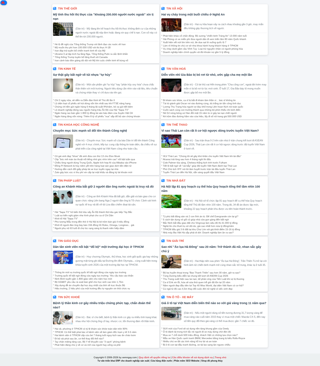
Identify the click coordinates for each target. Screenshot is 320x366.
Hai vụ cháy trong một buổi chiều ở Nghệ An (193, 14)
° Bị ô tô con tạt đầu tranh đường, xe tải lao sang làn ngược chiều (195, 345)
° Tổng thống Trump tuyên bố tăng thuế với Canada (80, 57)
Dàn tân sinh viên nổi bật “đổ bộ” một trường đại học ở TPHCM (98, 246)
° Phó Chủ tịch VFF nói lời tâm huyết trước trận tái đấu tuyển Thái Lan (198, 169)
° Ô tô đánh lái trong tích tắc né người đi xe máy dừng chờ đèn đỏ (196, 332)
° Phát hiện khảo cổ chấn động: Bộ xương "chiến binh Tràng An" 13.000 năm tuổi (204, 36)
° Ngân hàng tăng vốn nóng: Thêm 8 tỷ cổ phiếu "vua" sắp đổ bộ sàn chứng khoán (96, 116)
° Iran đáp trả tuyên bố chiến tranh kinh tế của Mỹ (79, 50)
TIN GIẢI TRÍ (175, 241)
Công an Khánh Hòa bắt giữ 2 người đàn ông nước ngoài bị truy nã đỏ (103, 186)
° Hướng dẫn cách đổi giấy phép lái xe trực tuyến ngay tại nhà (85, 169)
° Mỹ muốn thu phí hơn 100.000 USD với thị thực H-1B (81, 47)
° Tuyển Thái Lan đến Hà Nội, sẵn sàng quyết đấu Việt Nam (192, 172)
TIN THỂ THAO (176, 124)
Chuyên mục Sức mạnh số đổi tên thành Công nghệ (90, 130)
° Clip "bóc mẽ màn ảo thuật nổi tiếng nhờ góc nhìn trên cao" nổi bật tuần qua (94, 159)
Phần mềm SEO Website (186, 361)
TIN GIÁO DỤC (68, 241)
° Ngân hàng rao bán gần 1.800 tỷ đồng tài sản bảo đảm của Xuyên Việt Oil (93, 113)
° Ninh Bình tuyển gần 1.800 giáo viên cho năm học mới (82, 279)
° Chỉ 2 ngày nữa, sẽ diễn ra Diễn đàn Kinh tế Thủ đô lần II (84, 100)
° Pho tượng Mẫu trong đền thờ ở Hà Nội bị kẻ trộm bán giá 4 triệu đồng (91, 222)
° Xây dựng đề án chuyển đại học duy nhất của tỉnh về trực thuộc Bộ (89, 285)
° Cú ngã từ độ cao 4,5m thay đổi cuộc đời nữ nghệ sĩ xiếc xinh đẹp (196, 289)
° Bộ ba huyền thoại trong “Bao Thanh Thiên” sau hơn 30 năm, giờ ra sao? (200, 272)
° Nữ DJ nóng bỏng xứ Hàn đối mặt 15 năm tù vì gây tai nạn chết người (199, 113)
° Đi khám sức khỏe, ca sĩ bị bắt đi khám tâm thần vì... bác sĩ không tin (198, 100)
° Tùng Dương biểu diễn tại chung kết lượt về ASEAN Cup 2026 (194, 276)
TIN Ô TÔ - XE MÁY (180, 297)
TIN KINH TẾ (67, 68)
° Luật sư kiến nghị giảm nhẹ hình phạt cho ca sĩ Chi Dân (83, 215)
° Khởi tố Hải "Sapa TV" (65, 218)
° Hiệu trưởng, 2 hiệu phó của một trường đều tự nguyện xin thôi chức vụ (91, 288)
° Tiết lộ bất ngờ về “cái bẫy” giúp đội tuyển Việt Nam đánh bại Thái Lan (199, 166)
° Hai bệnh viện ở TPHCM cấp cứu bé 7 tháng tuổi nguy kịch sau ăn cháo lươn (94, 335)
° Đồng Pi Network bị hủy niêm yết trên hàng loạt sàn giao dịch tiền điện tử (92, 166)
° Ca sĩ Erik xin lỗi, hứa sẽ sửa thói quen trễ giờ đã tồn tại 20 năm (195, 282)
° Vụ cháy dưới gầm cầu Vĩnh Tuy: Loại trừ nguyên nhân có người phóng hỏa (202, 49)
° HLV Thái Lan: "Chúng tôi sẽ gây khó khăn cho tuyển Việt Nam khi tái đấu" (201, 156)
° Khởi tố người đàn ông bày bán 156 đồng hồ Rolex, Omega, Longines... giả (93, 225)
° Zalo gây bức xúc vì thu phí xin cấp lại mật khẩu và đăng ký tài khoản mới (92, 172)
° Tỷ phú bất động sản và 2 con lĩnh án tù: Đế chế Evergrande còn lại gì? (199, 216)
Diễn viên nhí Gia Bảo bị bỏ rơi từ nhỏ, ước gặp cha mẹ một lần (206, 74)
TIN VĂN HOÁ (176, 68)
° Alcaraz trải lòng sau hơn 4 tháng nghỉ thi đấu (186, 159)
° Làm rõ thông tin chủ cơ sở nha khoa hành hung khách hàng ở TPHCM (199, 45)
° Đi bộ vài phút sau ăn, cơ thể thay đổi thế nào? (78, 338)
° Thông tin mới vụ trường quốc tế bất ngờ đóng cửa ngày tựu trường (89, 272)
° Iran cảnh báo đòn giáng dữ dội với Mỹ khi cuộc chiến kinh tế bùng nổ (90, 60)
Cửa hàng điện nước (161, 361)
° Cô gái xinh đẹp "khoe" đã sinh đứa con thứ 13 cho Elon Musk (86, 156)
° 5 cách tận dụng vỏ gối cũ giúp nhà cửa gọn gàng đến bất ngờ (195, 219)
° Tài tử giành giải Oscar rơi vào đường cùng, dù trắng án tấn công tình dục (201, 103)
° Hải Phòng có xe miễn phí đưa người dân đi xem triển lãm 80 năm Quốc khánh (203, 39)
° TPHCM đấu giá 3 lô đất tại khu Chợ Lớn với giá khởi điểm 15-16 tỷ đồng (200, 229)
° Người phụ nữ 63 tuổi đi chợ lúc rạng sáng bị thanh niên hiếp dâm (88, 228)
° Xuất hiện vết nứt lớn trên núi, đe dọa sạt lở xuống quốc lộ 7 (193, 42)
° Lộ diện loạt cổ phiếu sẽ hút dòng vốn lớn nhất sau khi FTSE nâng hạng (91, 103)
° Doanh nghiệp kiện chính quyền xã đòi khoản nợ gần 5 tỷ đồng (195, 52)
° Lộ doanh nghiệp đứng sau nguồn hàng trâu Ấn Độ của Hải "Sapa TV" (91, 110)
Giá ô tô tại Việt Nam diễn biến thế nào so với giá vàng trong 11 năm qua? (213, 303)
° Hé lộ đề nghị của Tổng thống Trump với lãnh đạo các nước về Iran (89, 44)
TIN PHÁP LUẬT (69, 180)
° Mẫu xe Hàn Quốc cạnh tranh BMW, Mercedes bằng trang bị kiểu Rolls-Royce (203, 338)
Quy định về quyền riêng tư (154, 357)
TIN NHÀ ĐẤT (176, 180)
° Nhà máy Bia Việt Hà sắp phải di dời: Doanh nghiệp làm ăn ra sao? (197, 232)
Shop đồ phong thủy (211, 361)
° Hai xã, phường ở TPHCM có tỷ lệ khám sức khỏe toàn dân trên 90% (90, 329)
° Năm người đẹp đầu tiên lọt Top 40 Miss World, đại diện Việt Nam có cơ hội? (202, 285)
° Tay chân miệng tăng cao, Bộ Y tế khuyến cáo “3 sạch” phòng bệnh (89, 342)
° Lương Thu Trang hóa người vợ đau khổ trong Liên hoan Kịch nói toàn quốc (202, 107)
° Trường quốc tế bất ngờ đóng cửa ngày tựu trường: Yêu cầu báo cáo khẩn (93, 275)
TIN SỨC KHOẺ (69, 297)
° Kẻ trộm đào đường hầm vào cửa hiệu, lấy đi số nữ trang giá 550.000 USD (201, 116)
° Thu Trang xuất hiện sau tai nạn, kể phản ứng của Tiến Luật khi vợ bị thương (202, 279)
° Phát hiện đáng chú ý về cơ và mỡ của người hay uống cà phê (86, 345)
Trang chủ (220, 357)
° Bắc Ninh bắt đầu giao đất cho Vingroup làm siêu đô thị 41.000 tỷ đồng (199, 223)
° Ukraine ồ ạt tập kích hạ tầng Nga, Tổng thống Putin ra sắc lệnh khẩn (90, 54)
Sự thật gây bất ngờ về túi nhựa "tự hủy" (82, 74)
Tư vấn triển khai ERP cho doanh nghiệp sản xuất (123, 361)
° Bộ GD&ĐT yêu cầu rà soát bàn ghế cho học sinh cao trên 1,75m (88, 282)
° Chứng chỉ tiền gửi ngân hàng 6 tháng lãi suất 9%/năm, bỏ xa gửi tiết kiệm (93, 107)
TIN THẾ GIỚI (67, 8)
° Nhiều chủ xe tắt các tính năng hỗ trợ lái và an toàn (189, 341)
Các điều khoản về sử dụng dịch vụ (192, 357)
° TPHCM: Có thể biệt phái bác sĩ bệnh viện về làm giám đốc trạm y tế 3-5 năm (94, 332)
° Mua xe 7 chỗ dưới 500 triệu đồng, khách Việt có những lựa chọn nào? (199, 335)
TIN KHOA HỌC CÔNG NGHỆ (78, 124)
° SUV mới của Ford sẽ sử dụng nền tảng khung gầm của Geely (195, 328)
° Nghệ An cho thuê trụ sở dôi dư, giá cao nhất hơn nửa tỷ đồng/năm (197, 226)
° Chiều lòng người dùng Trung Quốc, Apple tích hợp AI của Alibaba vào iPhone (94, 162)
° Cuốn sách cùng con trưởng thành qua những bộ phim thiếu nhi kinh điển (200, 110)
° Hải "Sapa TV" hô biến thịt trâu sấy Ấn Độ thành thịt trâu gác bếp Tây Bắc (92, 212)
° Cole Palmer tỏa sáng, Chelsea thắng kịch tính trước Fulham (194, 162)
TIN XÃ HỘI (174, 8)
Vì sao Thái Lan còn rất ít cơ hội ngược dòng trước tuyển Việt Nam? (210, 130)
